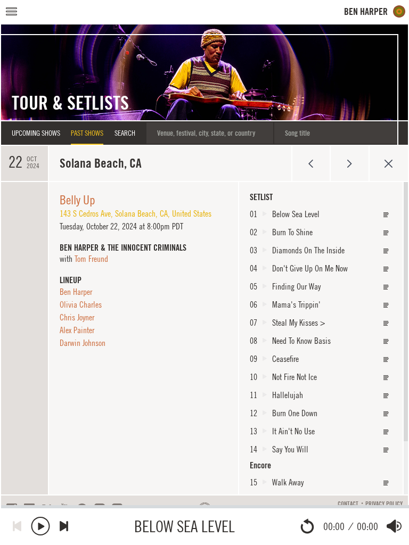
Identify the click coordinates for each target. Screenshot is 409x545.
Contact (348, 504)
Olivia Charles (81, 304)
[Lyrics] (386, 214)
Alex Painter (77, 330)
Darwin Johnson (82, 343)
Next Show (349, 163)
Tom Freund (91, 258)
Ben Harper (76, 291)
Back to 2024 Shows (388, 163)
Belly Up (77, 199)
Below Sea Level (184, 526)
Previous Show (310, 163)
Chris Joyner (77, 317)
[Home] (375, 11)
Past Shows (87, 133)
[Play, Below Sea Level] (40, 526)
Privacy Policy (384, 504)
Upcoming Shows (36, 133)
